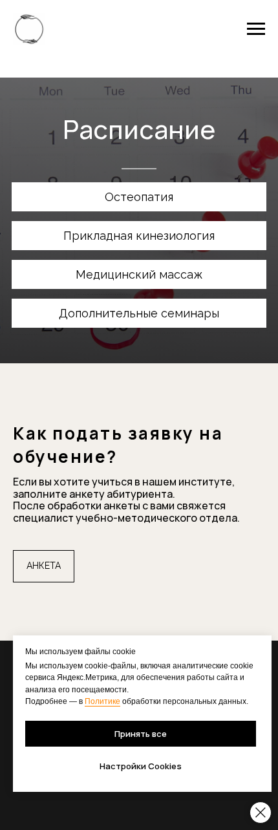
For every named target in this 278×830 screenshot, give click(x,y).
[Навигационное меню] (256, 29)
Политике (102, 701)
